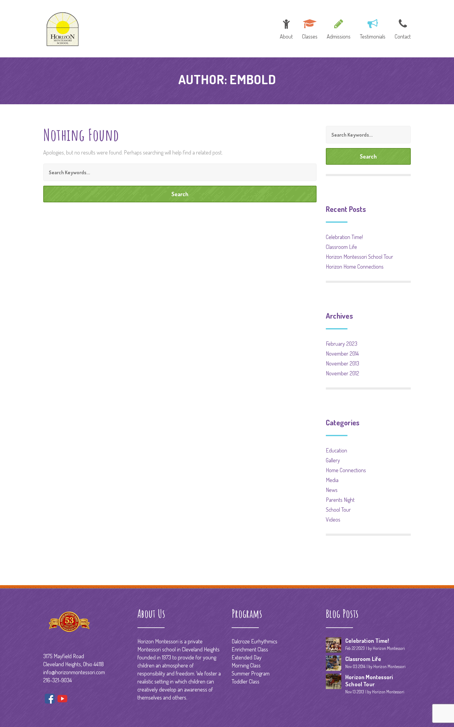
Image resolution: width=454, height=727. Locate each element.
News (332, 489)
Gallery (333, 460)
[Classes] (310, 28)
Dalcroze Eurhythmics (254, 641)
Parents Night (340, 499)
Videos (333, 519)
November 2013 (342, 363)
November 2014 (342, 353)
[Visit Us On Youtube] (62, 699)
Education (336, 450)
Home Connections (346, 470)
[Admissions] (339, 28)
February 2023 (341, 343)
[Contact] (401, 28)
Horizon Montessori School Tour (359, 256)
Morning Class (246, 665)
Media (332, 480)
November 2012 (342, 373)
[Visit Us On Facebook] (50, 699)
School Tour (338, 509)
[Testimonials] (372, 28)
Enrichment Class (250, 649)
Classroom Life (341, 246)
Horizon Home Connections (355, 266)
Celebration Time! (344, 236)
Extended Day (247, 657)
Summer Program (251, 673)
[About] (286, 28)
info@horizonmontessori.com (74, 672)
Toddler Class (245, 681)
